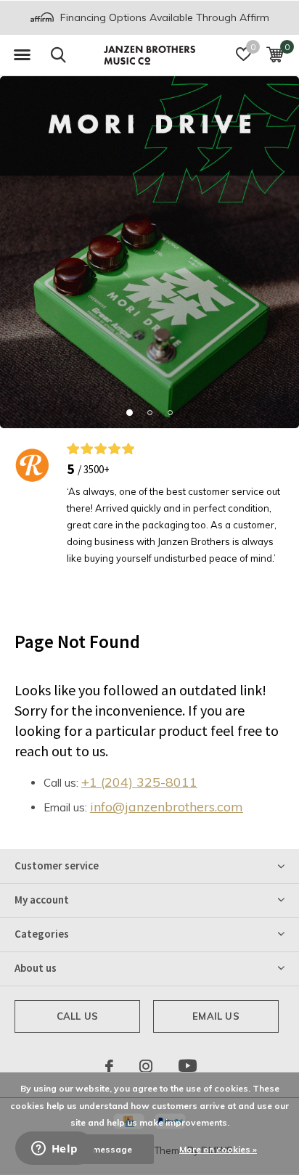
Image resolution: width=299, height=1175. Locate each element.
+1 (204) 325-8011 (139, 782)
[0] (274, 54)
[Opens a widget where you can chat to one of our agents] (54, 1149)
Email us (215, 1016)
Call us (77, 1016)
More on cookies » (218, 1149)
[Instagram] (145, 1066)
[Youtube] (188, 1066)
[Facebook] (109, 1066)
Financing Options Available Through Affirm (163, 17)
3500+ (96, 469)
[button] (22, 55)
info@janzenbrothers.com (166, 806)
